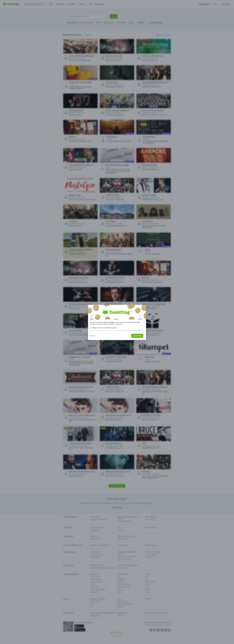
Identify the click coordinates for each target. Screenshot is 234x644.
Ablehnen (93, 336)
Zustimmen (137, 336)
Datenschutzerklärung (138, 330)
